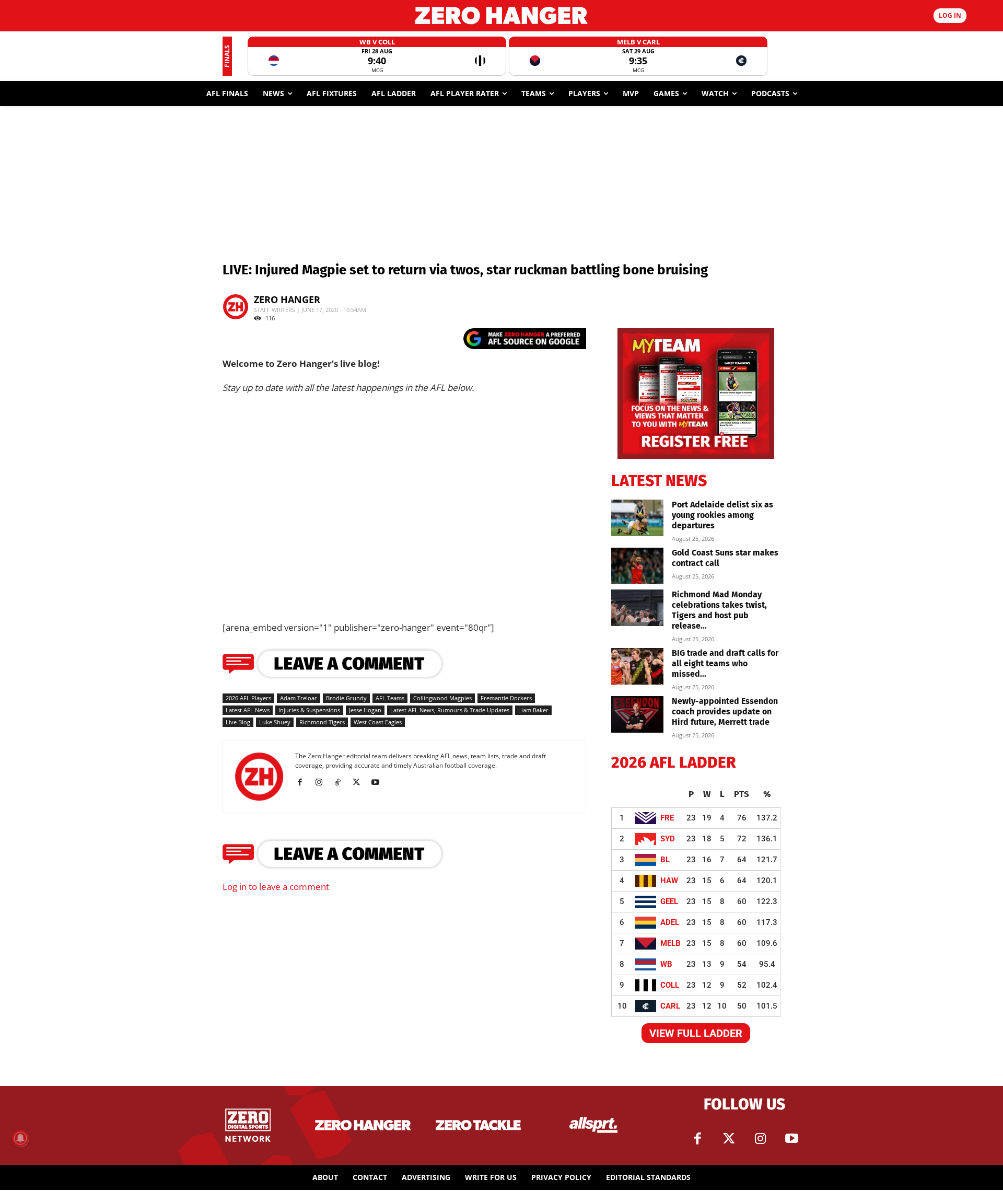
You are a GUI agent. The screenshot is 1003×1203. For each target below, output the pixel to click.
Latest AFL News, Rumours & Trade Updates (449, 710)
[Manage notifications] (20, 1138)
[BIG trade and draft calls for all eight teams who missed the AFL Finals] (637, 666)
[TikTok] (341, 782)
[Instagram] (322, 782)
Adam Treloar (298, 698)
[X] (360, 782)
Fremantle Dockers (506, 698)
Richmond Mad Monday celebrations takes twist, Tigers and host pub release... (719, 610)
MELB (670, 943)
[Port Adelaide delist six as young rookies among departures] (637, 518)
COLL (669, 985)
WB (666, 964)
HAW (669, 880)
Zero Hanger (287, 299)
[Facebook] (303, 782)
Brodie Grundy (346, 698)
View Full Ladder (695, 1033)
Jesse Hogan (365, 710)
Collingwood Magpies (442, 698)
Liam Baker (533, 710)
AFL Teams (390, 698)
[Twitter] (729, 1139)
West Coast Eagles (378, 722)
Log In (950, 15)
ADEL (669, 922)
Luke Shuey (274, 722)
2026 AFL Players (248, 698)
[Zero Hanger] (501, 15)
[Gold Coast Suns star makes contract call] (637, 566)
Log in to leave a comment (276, 887)
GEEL (669, 901)
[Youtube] (379, 782)
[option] (377, 56)
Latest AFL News (248, 710)
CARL (670, 1006)
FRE (667, 818)
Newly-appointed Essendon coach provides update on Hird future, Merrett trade (725, 711)
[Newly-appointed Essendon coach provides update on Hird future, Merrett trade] (637, 714)
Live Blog (238, 722)
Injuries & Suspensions (309, 710)
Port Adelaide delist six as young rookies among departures (722, 515)
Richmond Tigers (322, 722)
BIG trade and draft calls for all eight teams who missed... (725, 663)
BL (665, 859)
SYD (667, 838)
